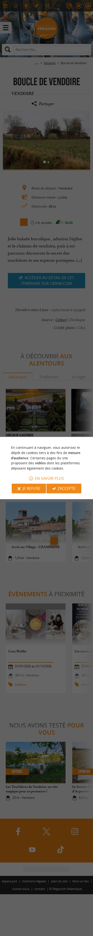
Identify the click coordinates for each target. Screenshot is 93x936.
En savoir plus (49, 478)
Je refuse (31, 488)
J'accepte (67, 488)
